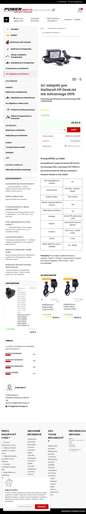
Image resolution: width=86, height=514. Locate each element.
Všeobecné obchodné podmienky (31, 442)
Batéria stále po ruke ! (15, 196)
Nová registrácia (76, 2)
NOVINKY (77, 20)
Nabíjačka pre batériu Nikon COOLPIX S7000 (70, 306)
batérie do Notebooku (13, 353)
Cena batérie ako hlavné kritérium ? (20, 184)
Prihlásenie (63, 2)
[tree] (32, 458)
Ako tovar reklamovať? (18, 19)
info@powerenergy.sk (18, 406)
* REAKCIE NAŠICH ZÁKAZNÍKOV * (52, 19)
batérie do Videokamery (14, 366)
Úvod (42, 28)
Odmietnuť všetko (24, 507)
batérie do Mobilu (11, 372)
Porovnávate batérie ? (15, 237)
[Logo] (18, 10)
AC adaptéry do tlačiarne (50, 33)
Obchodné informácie (35, 19)
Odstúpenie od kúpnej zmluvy (73, 511)
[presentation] (42, 299)
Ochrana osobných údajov (31, 450)
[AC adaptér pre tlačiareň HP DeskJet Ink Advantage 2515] (61, 61)
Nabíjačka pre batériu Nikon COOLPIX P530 (47, 307)
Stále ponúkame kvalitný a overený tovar (9, 450)
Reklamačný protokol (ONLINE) (52, 462)
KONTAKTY (68, 20)
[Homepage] (6, 19)
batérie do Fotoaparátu (14, 360)
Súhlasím (41, 506)
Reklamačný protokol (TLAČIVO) (52, 454)
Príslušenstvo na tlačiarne (56, 28)
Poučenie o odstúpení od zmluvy (53, 492)
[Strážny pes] (71, 146)
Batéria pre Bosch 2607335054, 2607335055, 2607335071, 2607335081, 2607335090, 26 (24, 320)
